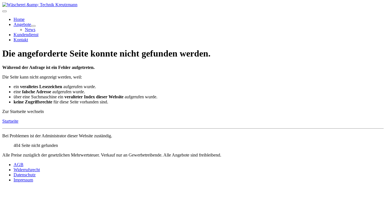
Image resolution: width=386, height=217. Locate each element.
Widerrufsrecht (27, 169)
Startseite (10, 121)
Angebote (22, 24)
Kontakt (21, 39)
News (30, 29)
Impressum (23, 179)
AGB (18, 164)
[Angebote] (33, 26)
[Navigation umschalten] (4, 11)
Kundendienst (26, 34)
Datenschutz (25, 174)
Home (19, 19)
